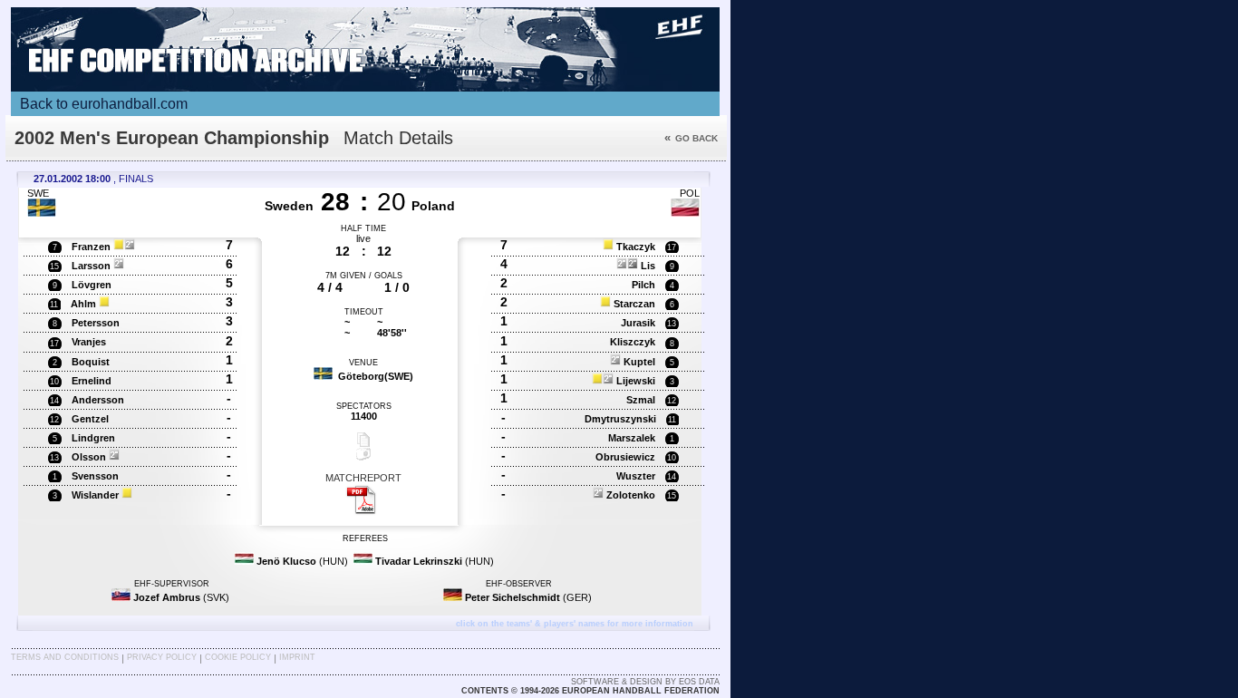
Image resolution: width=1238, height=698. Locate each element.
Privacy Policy (162, 657)
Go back (691, 138)
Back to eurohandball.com (104, 103)
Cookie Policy (238, 657)
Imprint (297, 657)
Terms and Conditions (65, 657)
